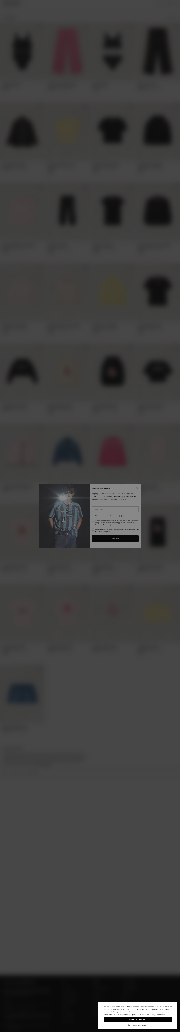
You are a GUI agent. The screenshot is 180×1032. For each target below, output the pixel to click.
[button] (138, 1025)
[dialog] (137, 1015)
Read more (161, 1014)
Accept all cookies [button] (138, 1020)
